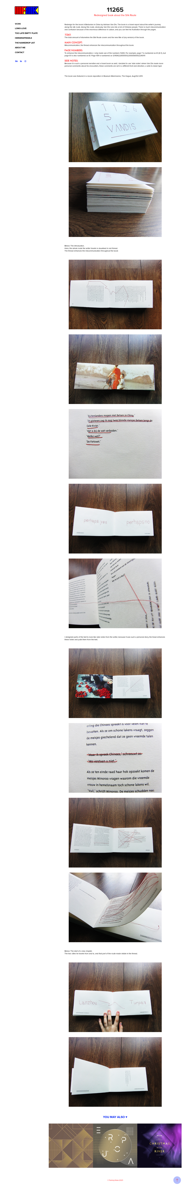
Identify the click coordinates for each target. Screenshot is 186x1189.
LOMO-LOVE (20, 28)
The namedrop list (25, 42)
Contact (19, 52)
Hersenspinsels (23, 38)
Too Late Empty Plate (26, 33)
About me (20, 47)
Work (18, 23)
